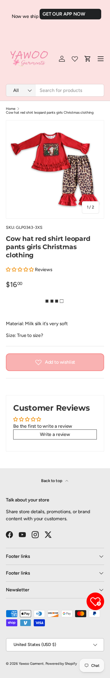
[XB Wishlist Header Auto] (74, 58)
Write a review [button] (55, 434)
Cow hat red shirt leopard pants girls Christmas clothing (50, 112)
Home (10, 108)
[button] (20, 269)
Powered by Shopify (61, 664)
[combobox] (55, 90)
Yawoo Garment (31, 664)
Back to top (52, 480)
